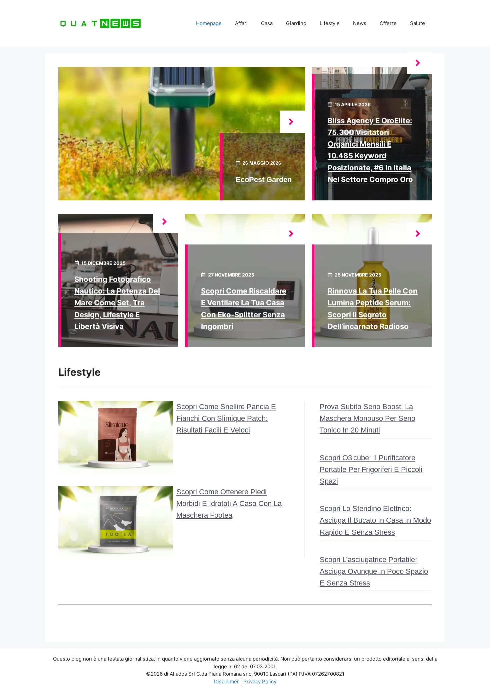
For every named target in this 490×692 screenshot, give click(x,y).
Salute (417, 23)
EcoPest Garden (264, 179)
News (359, 23)
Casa (267, 23)
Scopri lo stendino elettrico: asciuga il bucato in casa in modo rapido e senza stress (375, 520)
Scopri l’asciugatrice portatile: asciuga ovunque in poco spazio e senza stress (374, 571)
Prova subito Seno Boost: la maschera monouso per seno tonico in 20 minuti (367, 418)
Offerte (388, 23)
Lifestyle (330, 23)
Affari (241, 23)
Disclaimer (226, 681)
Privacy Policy (259, 681)
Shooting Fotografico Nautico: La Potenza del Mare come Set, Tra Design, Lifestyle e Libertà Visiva (117, 303)
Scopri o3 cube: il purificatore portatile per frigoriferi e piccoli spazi (371, 469)
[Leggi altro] (292, 122)
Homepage (209, 23)
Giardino (296, 23)
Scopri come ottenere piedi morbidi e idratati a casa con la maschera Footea (229, 503)
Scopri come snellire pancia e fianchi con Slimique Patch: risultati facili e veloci (226, 418)
